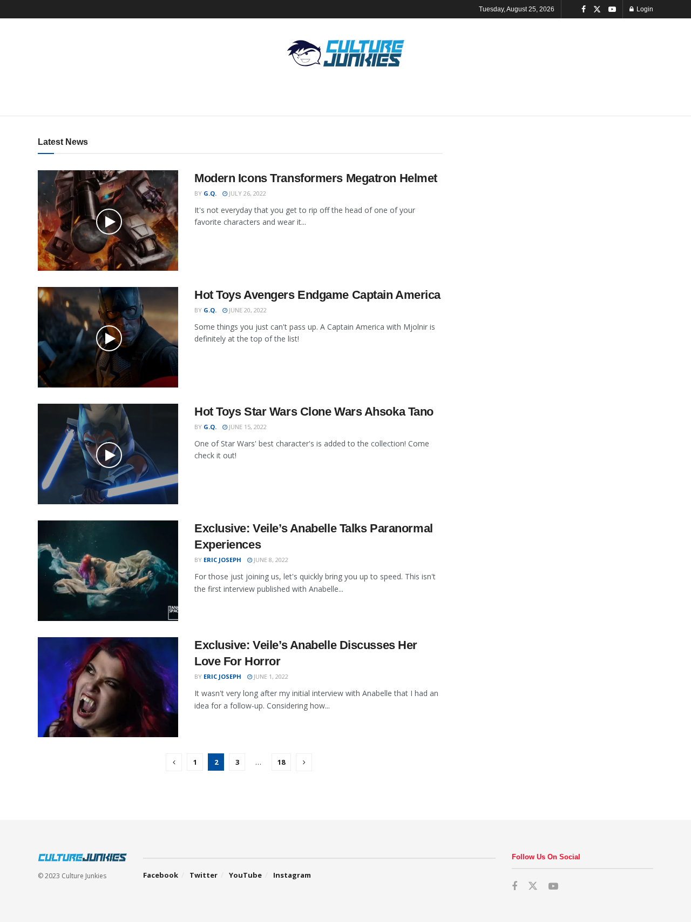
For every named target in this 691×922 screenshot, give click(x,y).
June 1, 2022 (270, 676)
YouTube (245, 875)
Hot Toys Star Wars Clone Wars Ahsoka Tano (313, 411)
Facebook (160, 875)
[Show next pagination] (304, 762)
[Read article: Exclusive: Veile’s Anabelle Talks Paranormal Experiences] (108, 570)
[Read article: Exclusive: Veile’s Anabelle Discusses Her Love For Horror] (108, 687)
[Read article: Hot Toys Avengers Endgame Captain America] (108, 337)
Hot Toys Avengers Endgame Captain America (317, 295)
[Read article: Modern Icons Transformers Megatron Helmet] (108, 220)
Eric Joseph (222, 560)
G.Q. (210, 193)
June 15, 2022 (247, 427)
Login (644, 9)
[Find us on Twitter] (597, 9)
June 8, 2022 (270, 560)
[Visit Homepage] (345, 53)
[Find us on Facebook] (583, 9)
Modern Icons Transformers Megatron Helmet (315, 178)
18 (281, 762)
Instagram (292, 875)
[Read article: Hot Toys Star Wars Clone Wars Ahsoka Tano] (108, 454)
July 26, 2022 (246, 193)
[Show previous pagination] (174, 762)
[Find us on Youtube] (612, 9)
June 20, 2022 (247, 310)
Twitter (203, 875)
